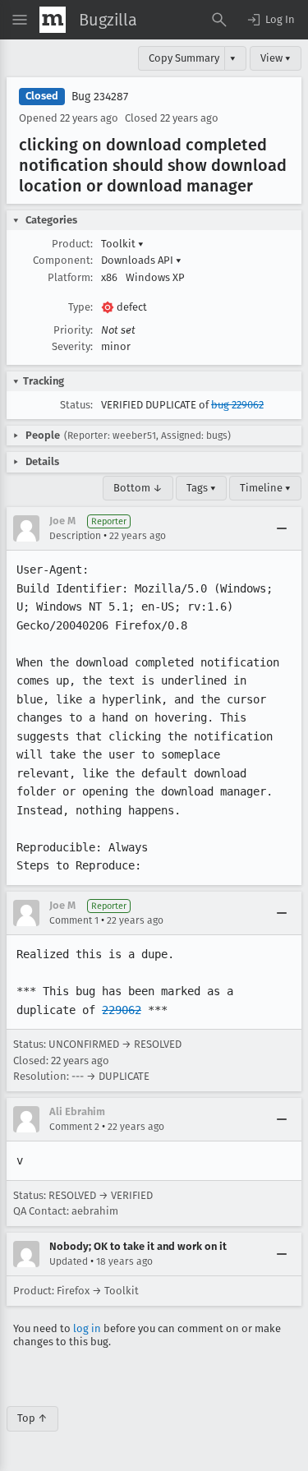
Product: (72, 243)
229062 (121, 1010)
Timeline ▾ (265, 488)
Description (75, 536)
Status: (76, 405)
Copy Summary (184, 58)
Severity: (72, 346)
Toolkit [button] (122, 243)
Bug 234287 (99, 97)
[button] (270, 20)
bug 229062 (237, 405)
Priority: (73, 330)
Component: (63, 260)
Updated (68, 1261)
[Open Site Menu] (20, 20)
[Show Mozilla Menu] (52, 20)
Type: (80, 307)
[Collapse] (282, 528)
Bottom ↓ (138, 488)
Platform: (70, 277)
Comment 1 (74, 920)
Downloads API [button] (141, 260)
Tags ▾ (201, 488)
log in (87, 1328)
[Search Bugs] (219, 20)
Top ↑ (32, 1418)
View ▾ (275, 58)
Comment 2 (74, 1126)
